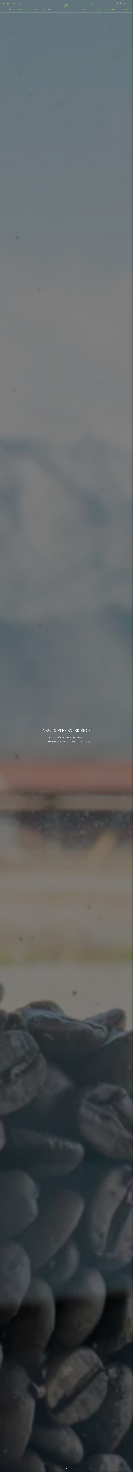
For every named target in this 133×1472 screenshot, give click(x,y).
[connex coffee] (66, 6)
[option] (27, 3)
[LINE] (117, 3)
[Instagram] (120, 3)
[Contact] (123, 3)
